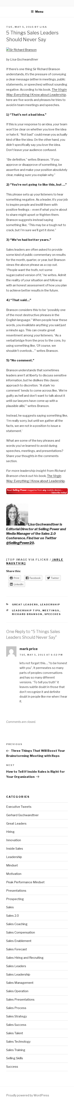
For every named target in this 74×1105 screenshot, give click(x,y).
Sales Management (20, 983)
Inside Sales (14, 848)
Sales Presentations (20, 999)
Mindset (12, 865)
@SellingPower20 (20, 543)
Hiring (10, 832)
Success (12, 1066)
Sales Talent (14, 1033)
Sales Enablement (18, 941)
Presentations (16, 890)
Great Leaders (25, 604)
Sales (10, 907)
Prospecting (15, 899)
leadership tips (26, 610)
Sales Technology (18, 1041)
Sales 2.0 (12, 916)
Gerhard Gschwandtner (22, 815)
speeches (52, 614)
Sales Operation (17, 991)
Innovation (13, 840)
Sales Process (16, 1008)
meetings (50, 610)
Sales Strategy (16, 1016)
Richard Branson (27, 614)
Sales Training (15, 1050)
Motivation (13, 874)
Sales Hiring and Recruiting (25, 958)
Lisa (43, 26)
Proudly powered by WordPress (27, 1095)
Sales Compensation (20, 932)
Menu (39, 11)
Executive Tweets (18, 807)
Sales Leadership (18, 974)
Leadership (50, 604)
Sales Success (16, 1025)
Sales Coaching (17, 924)
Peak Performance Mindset (25, 882)
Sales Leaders (16, 966)
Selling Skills (14, 1058)
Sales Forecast (16, 949)
